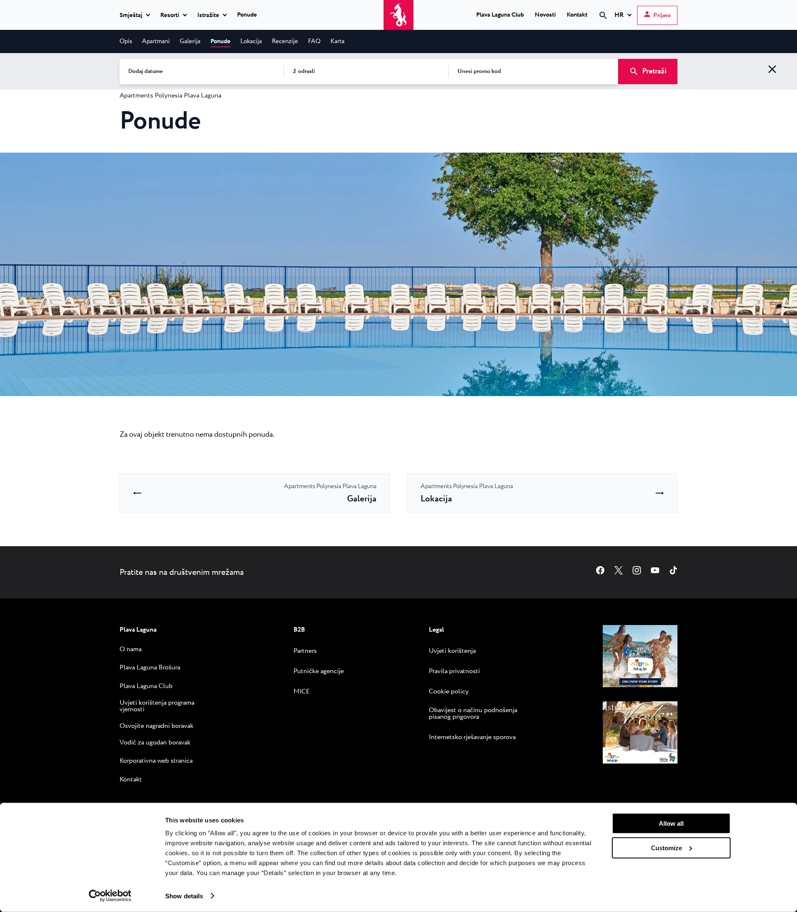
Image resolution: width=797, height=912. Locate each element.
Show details (184, 895)
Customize (666, 847)
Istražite (208, 15)
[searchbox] (533, 30)
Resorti (169, 15)
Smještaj (131, 15)
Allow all (671, 823)
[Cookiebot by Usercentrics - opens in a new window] (110, 896)
